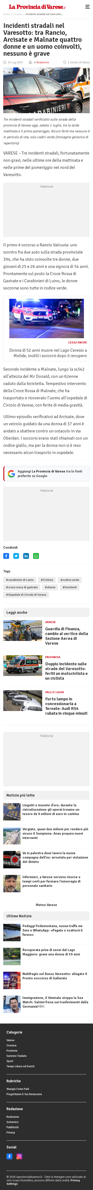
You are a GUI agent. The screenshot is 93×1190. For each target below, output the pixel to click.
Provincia (52, 657)
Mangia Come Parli (17, 1089)
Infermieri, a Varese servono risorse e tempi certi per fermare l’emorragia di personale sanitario (51, 881)
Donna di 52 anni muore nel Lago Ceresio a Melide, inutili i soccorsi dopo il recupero (48, 353)
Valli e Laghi (54, 692)
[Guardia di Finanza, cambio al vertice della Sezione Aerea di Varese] (22, 641)
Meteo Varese (46, 905)
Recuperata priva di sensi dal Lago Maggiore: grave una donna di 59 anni (51, 952)
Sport (9, 1061)
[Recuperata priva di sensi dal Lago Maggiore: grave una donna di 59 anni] (12, 964)
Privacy (10, 1132)
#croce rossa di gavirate (22, 587)
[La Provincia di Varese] (37, 6)
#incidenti (70, 587)
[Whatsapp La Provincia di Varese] (36, 557)
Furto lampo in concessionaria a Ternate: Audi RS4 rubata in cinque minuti (66, 706)
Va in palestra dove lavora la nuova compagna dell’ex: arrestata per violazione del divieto (55, 857)
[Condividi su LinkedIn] (26, 557)
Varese (50, 622)
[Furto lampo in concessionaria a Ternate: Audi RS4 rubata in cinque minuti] (22, 711)
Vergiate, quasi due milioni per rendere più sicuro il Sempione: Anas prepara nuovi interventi (55, 833)
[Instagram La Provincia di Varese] (19, 1158)
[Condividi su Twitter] (16, 557)
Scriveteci (12, 1122)
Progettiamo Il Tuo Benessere (24, 1094)
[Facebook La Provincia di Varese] (6, 557)
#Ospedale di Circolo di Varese (26, 595)
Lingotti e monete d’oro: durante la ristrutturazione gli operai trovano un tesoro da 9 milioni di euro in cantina (50, 809)
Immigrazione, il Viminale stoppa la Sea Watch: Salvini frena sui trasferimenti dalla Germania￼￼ (55, 1002)
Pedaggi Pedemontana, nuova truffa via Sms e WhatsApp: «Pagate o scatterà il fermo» (52, 930)
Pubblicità (12, 1127)
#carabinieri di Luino (20, 580)
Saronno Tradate (16, 1056)
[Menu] (88, 6)
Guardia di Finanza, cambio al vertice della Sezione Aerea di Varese (66, 636)
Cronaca (17, 14)
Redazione (12, 1117)
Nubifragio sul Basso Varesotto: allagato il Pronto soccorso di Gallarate (54, 976)
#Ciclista (47, 580)
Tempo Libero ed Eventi (20, 1066)
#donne (50, 587)
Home (6, 14)
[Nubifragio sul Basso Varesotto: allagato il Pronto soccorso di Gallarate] (12, 988)
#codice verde (69, 580)
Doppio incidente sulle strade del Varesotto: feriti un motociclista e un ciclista (66, 671)
